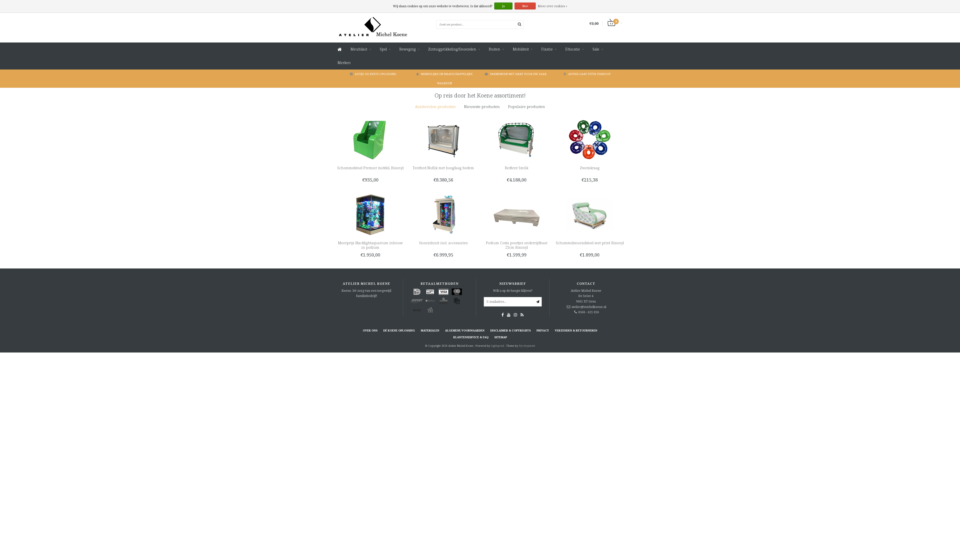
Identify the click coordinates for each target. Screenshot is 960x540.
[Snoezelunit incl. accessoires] (443, 214)
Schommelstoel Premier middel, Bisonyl (370, 168)
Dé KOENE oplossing (399, 330)
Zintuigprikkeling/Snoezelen (452, 49)
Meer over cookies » (552, 6)
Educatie (572, 49)
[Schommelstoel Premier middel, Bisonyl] (370, 139)
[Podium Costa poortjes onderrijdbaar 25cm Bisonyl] (516, 214)
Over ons (370, 330)
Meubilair (358, 49)
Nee (525, 6)
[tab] (435, 106)
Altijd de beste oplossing (375, 74)
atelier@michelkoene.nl (589, 307)
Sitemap (500, 337)
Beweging (407, 49)
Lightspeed (497, 346)
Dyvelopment (527, 346)
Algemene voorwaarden (464, 330)
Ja (503, 6)
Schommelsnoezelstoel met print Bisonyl (590, 242)
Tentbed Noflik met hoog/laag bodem (443, 168)
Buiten (494, 49)
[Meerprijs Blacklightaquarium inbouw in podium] (370, 214)
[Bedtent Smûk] (516, 139)
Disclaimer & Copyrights (510, 330)
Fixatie (547, 49)
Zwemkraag (590, 168)
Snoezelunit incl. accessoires (443, 242)
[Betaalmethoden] (417, 292)
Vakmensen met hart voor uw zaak (518, 74)
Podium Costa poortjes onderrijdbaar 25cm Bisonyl (517, 245)
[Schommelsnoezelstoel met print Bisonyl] (590, 214)
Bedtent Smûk (516, 168)
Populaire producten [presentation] (526, 106)
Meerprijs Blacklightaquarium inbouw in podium (370, 245)
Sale (595, 49)
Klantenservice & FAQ (470, 337)
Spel (383, 49)
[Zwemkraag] (590, 139)
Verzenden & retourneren (576, 330)
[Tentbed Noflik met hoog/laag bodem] (443, 139)
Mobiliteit (521, 49)
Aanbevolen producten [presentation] (435, 106)
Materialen (430, 330)
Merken (344, 62)
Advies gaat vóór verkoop (589, 74)
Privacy (542, 330)
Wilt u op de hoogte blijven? (512, 290)
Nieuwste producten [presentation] (482, 106)
